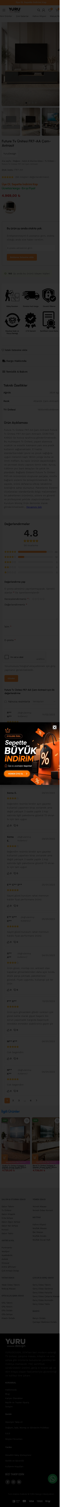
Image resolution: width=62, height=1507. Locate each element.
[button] (54, 727)
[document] (30, 753)
